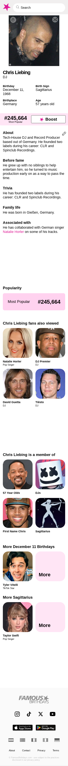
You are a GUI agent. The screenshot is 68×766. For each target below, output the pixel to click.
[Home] (34, 699)
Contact (26, 750)
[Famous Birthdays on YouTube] (51, 714)
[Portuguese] (22, 740)
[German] (57, 740)
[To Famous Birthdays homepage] (6, 7)
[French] (34, 740)
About (12, 750)
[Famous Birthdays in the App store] (22, 728)
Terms (56, 750)
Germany (10, 104)
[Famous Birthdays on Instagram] (15, 714)
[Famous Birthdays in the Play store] (46, 728)
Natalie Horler (13, 232)
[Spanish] (11, 740)
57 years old (45, 104)
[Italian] (45, 740)
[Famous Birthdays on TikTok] (27, 714)
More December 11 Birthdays (29, 546)
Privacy (41, 750)
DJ (5, 77)
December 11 (13, 90)
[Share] (13, 20)
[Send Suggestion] (64, 134)
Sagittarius (44, 90)
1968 (6, 94)
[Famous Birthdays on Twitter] (39, 714)
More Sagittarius (18, 597)
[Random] (55, 19)
